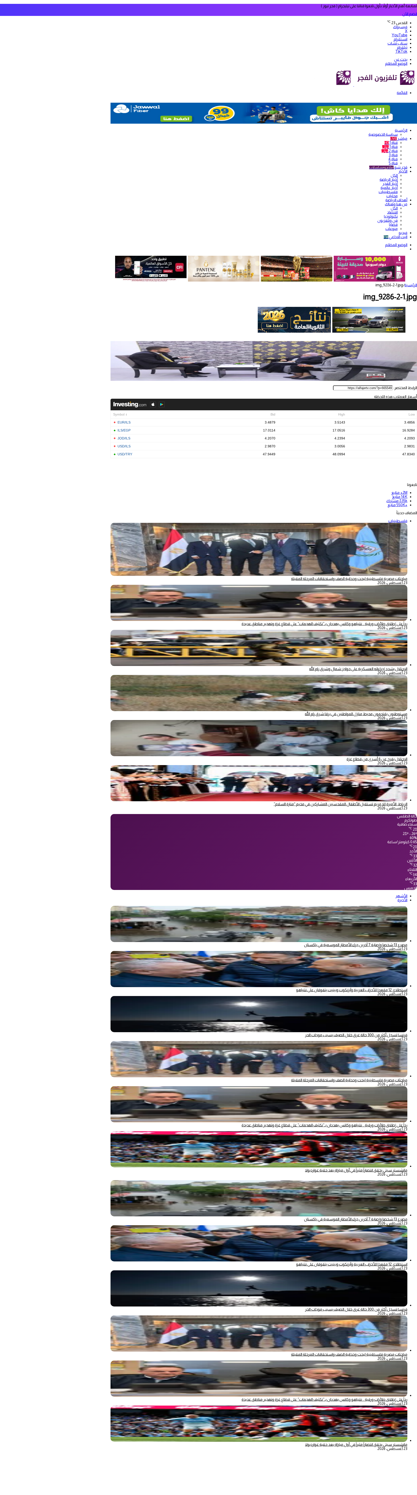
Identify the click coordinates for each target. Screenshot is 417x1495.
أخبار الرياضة (389, 179)
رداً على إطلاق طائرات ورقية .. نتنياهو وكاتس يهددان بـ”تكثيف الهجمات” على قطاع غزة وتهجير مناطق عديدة (324, 624)
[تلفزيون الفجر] (353, 85)
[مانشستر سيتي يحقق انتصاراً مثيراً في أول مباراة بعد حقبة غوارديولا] (259, 1166)
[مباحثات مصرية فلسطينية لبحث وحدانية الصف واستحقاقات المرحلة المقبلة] (259, 1076)
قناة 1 (391, 143)
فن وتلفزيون (387, 220)
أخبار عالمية (389, 188)
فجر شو (388, 167)
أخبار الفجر (390, 184)
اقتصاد (392, 212)
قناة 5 (393, 163)
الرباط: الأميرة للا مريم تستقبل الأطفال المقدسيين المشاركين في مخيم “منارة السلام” (340, 804)
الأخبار (402, 171)
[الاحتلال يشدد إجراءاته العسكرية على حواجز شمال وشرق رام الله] (259, 665)
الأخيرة (402, 900)
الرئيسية (401, 130)
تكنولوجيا (391, 216)
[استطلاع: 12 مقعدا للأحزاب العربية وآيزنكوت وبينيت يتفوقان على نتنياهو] (259, 986)
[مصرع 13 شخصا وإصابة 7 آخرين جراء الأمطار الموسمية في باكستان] (259, 941)
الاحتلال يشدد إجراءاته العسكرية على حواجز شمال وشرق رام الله (358, 669)
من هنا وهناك (396, 204)
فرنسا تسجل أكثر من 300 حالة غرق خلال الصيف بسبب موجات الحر (356, 1035)
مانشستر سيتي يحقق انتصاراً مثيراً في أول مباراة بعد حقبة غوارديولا (356, 1170)
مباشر (398, 138)
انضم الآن (409, 14)
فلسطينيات (388, 192)
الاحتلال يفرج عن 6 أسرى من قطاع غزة (377, 759)
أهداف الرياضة (396, 200)
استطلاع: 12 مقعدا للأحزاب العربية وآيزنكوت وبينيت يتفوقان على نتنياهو (351, 990)
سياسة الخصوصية (383, 134)
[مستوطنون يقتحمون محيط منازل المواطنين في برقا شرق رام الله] (259, 710)
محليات (392, 196)
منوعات (391, 229)
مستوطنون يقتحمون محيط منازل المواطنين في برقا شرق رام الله (356, 714)
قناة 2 (390, 151)
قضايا (393, 224)
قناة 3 (393, 155)
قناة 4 (393, 159)
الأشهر (401, 896)
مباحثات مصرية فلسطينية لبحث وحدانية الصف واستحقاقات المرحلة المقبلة (349, 579)
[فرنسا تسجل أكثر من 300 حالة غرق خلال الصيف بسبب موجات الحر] (259, 1031)
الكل (394, 175)
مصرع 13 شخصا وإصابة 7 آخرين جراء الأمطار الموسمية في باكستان (355, 945)
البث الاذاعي (395, 237)
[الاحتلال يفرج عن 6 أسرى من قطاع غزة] (259, 755)
